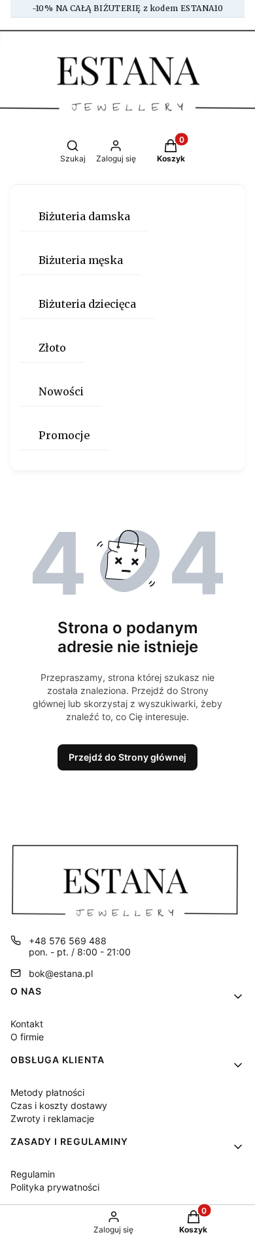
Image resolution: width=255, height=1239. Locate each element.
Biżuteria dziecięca (87, 303)
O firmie (27, 1036)
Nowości (61, 391)
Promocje (64, 435)
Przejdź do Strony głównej (127, 757)
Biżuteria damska (84, 216)
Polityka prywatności (54, 1187)
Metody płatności (47, 1092)
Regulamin (32, 1174)
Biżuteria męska (81, 260)
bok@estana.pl (61, 973)
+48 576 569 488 (68, 940)
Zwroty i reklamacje (52, 1118)
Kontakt (26, 1023)
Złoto (52, 347)
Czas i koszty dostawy (58, 1105)
